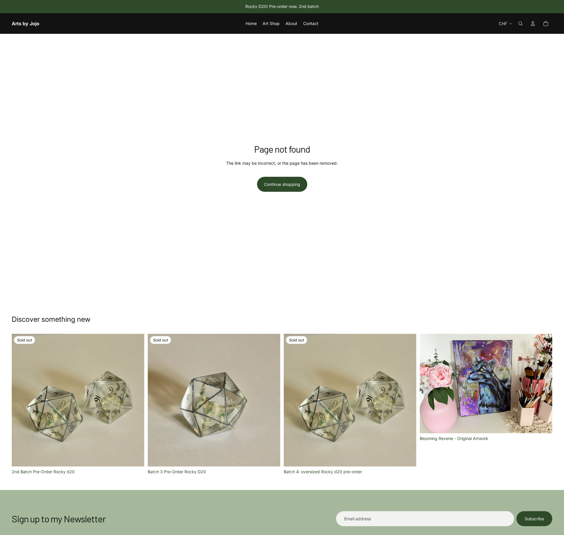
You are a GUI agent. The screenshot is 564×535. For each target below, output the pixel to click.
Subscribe (534, 518)
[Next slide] (135, 400)
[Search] (520, 23)
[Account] (532, 23)
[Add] (543, 424)
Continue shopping (282, 184)
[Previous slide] (20, 400)
